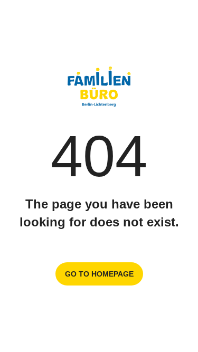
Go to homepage (99, 274)
